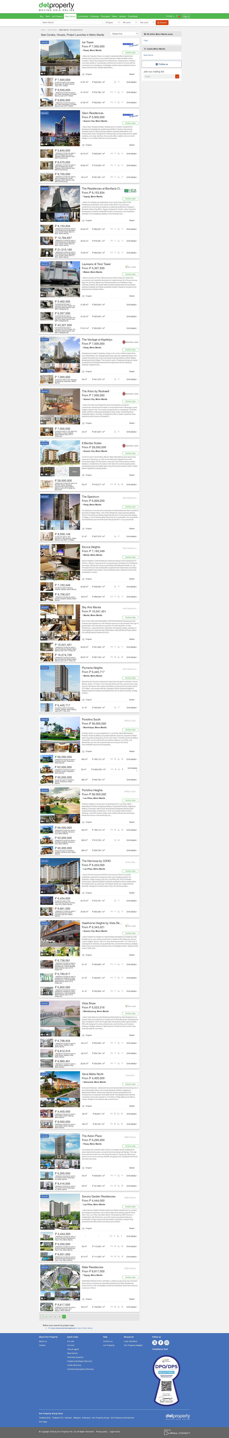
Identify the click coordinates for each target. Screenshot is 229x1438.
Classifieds (133, 16)
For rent (70, 1345)
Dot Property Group (100, 1418)
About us (43, 1341)
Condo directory (74, 1365)
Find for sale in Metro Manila (70, 1328)
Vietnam (68, 1418)
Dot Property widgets (133, 1345)
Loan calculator (130, 1341)
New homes (70, 16)
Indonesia (86, 1418)
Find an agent (73, 1349)
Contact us (108, 1341)
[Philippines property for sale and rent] (63, 6)
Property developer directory (79, 1361)
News (114, 16)
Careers (42, 1345)
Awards (122, 16)
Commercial (83, 16)
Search (163, 22)
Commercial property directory (80, 1369)
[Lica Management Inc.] (130, 191)
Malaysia (77, 1418)
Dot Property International (122, 1418)
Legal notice (114, 1431)
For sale (70, 1341)
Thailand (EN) (44, 1418)
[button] (112, 22)
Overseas (94, 16)
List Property (57, 16)
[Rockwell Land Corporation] (130, 342)
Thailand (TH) (57, 1418)
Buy (41, 16)
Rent (48, 16)
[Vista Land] (130, 266)
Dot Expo (43, 1422)
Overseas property (75, 1357)
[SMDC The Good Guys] (130, 44)
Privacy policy (101, 1431)
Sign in (186, 16)
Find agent (105, 16)
